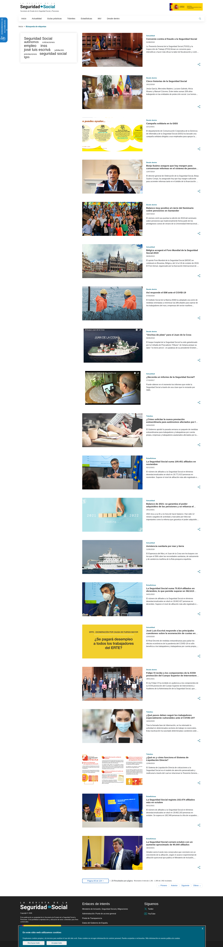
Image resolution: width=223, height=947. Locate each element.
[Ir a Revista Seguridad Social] (42, 6)
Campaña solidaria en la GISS (162, 123)
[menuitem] (24, 18)
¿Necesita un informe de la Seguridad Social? (170, 377)
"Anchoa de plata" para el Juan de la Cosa (168, 335)
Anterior (174, 886)
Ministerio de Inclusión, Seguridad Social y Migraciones (105, 909)
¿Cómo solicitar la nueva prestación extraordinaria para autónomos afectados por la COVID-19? (171, 422)
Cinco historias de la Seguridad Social (166, 81)
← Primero (162, 886)
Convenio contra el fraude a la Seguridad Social (171, 39)
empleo (30, 46)
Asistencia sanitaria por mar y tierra (165, 546)
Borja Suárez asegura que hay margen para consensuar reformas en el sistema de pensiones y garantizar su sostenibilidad (172, 168)
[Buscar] (200, 18)
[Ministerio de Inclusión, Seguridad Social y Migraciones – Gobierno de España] (186, 7)
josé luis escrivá (37, 49)
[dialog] (112, 936)
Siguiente (185, 886)
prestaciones (30, 54)
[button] (199, 64)
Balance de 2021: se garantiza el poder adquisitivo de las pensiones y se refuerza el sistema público (170, 506)
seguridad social (53, 53)
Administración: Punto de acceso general (99, 914)
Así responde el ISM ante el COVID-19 (166, 292)
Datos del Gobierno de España (95, 923)
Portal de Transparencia (92, 918)
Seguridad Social (38, 38)
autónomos (31, 42)
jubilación (59, 50)
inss (44, 46)
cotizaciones (48, 42)
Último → (197, 886)
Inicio (21, 27)
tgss (27, 57)
